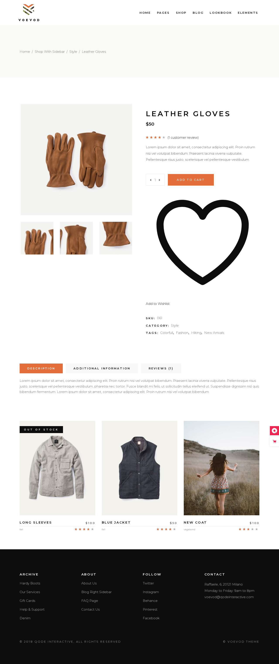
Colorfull (166, 333)
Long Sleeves (36, 522)
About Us (89, 583)
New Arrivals (214, 333)
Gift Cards (27, 601)
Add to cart (191, 179)
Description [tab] (41, 368)
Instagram (151, 592)
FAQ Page (89, 601)
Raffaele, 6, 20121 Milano (223, 584)
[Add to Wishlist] (57, 503)
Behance (150, 601)
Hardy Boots (30, 583)
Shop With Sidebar (50, 52)
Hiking (196, 333)
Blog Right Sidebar (96, 592)
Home (25, 52)
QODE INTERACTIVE (53, 641)
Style (73, 52)
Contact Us (90, 609)
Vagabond (189, 529)
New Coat (195, 522)
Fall (21, 529)
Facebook (151, 618)
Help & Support (32, 609)
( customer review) (183, 137)
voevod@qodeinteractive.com (229, 597)
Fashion (182, 333)
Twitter (148, 583)
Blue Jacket (116, 522)
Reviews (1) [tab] (161, 368)
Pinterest (150, 609)
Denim (25, 618)
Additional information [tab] (101, 368)
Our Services (30, 592)
